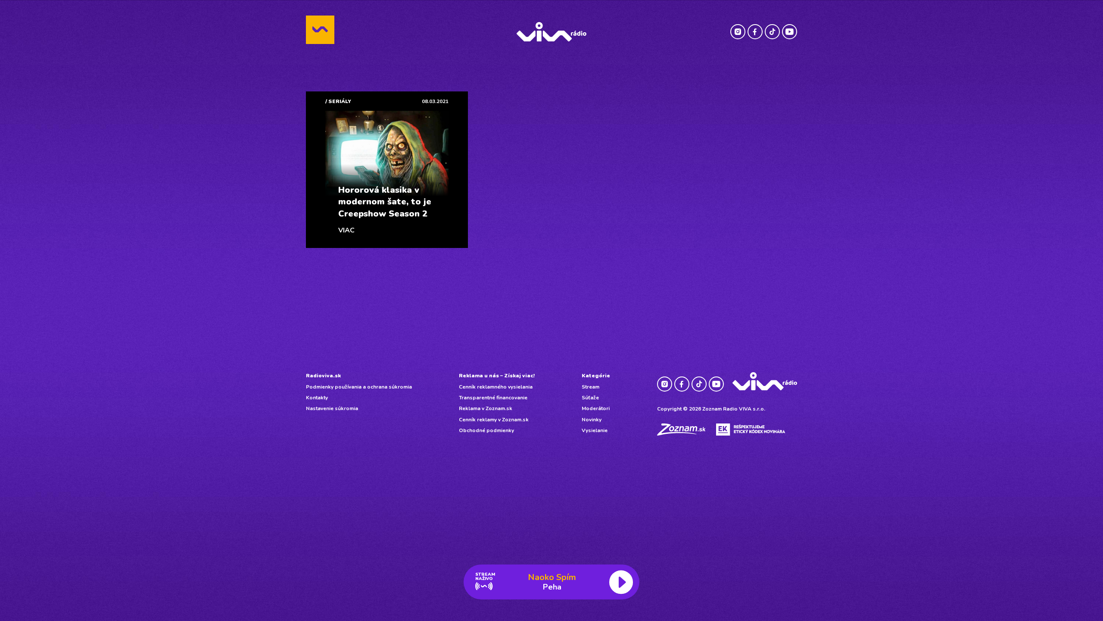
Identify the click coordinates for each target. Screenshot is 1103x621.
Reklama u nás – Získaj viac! (497, 375)
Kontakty (317, 397)
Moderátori (596, 408)
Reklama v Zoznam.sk (485, 408)
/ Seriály (338, 101)
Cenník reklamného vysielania (496, 386)
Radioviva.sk (323, 375)
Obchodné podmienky (486, 430)
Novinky (591, 419)
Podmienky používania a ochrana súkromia (359, 386)
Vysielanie (595, 430)
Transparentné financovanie (493, 397)
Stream (590, 386)
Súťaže (590, 397)
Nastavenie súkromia (332, 408)
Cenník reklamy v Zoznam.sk (494, 419)
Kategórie (596, 375)
